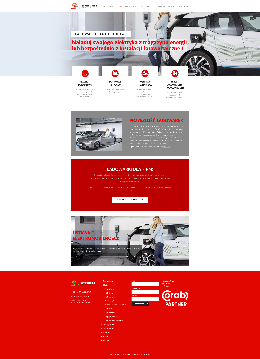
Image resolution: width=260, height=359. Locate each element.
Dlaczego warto (131, 6)
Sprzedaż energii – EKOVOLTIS (116, 305)
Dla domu (109, 293)
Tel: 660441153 (183, 6)
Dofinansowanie (147, 6)
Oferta (119, 6)
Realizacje (161, 6)
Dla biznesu (110, 297)
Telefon (134, 296)
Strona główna (107, 6)
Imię (133, 281)
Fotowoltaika (109, 289)
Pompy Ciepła (110, 301)
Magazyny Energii (111, 317)
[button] (130, 200)
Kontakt (171, 6)
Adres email (136, 288)
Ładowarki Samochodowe (114, 321)
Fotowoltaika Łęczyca (129, 354)
